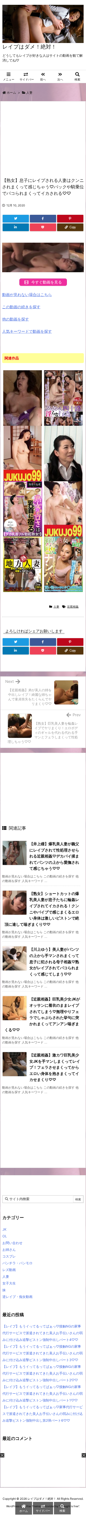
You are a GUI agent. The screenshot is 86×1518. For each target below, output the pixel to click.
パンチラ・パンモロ (17, 1263)
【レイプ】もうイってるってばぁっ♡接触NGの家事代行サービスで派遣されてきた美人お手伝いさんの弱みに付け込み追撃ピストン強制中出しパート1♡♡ (42, 1393)
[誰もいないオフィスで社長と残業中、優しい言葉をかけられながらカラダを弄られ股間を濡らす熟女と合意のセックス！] (63, 453)
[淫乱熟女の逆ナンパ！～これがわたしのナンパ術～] (63, 563)
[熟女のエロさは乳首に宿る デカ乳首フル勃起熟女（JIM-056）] (22, 508)
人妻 (29, 92)
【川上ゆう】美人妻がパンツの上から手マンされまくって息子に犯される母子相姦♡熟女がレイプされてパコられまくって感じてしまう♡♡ (54, 961)
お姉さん (9, 1249)
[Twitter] (16, 218)
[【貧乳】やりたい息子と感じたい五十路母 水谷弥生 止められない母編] (63, 508)
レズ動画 (9, 1270)
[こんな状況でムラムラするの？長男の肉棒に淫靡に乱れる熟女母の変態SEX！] (22, 397)
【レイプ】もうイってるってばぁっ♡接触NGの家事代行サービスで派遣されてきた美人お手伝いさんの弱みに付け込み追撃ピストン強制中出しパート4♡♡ (42, 1333)
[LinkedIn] (16, 227)
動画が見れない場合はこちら (27, 294)
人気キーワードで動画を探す (27, 331)
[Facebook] (43, 218)
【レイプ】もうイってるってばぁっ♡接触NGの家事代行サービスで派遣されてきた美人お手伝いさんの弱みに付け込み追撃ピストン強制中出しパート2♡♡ (42, 1373)
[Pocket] (43, 227)
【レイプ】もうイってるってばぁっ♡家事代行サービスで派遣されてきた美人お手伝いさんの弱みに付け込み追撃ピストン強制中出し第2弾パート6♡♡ (42, 1413)
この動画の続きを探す (21, 306)
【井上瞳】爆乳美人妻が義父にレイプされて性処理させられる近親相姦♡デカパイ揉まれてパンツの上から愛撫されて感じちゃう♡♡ (54, 856)
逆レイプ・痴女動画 (17, 1297)
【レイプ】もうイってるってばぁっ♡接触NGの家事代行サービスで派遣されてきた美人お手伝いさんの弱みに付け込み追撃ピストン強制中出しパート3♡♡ (42, 1353)
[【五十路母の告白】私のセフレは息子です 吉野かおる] (22, 453)
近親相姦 (73, 606)
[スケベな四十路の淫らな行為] (63, 397)
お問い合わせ (12, 1243)
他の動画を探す (15, 319)
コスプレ (9, 1256)
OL (4, 1236)
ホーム (11, 92)
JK (4, 1229)
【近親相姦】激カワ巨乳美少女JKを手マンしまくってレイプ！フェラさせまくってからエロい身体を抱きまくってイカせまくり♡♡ (54, 1067)
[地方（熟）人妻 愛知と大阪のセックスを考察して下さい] (22, 563)
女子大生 (9, 1283)
